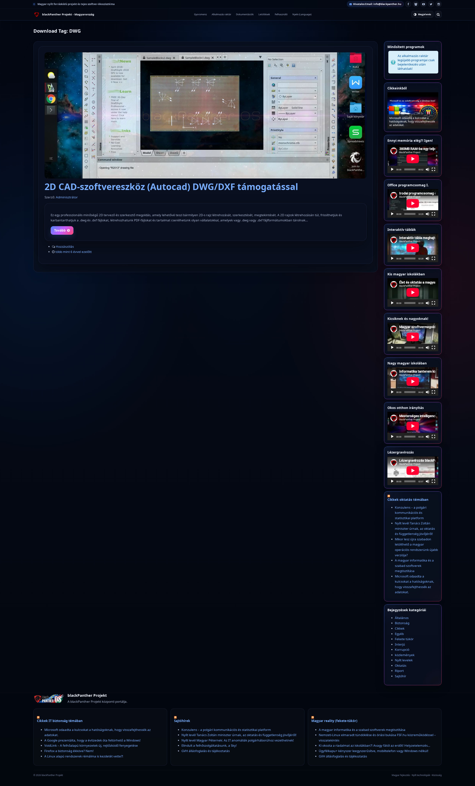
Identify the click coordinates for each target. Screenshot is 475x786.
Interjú (400, 644)
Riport (399, 671)
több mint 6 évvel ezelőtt (73, 252)
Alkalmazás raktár (221, 14)
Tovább (60, 230)
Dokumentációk (245, 14)
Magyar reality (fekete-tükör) (334, 721)
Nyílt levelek (404, 660)
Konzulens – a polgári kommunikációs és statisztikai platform (412, 123)
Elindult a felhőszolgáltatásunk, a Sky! (209, 745)
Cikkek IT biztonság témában (60, 721)
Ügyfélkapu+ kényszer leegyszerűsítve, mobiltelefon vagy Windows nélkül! (373, 751)
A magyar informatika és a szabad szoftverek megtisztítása (414, 565)
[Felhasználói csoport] (416, 4)
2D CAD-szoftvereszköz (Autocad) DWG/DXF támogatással (171, 187)
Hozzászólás (65, 246)
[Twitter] (431, 4)
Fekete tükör (404, 639)
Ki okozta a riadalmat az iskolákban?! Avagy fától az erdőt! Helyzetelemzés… (374, 745)
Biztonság (402, 623)
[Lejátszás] (392, 169)
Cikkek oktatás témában (407, 499)
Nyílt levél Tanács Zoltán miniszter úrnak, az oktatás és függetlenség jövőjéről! (415, 528)
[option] (412, 110)
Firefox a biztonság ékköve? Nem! (69, 751)
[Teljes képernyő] (433, 169)
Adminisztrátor (67, 197)
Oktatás (400, 665)
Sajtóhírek (182, 721)
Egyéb (399, 634)
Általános (402, 618)
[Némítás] (427, 169)
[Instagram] (439, 4)
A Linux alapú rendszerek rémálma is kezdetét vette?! (83, 756)
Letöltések (264, 14)
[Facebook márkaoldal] (408, 4)
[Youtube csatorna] (423, 4)
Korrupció (402, 649)
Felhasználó (281, 14)
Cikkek (399, 628)
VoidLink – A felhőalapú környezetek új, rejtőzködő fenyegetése (91, 745)
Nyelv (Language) (302, 14)
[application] (412, 159)
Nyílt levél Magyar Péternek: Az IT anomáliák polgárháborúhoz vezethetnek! (237, 740)
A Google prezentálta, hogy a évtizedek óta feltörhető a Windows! (92, 740)
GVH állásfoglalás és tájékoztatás (205, 751)
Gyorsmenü (200, 14)
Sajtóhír (400, 676)
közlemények (405, 655)
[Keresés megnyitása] (438, 14)
